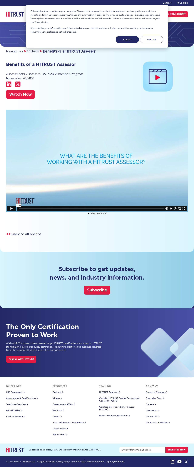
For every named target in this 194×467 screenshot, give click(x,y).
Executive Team (154, 398)
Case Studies (59, 429)
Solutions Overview (16, 404)
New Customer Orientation (113, 416)
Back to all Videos (26, 234)
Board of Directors (156, 392)
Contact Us (151, 416)
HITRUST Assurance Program (62, 74)
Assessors (33, 74)
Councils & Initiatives (157, 423)
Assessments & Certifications (21, 398)
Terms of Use (77, 462)
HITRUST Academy (109, 392)
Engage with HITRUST (173, 14)
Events (56, 416)
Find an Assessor (14, 416)
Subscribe (97, 290)
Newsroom (151, 410)
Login (166, 3)
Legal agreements (115, 462)
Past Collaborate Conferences (68, 423)
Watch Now (20, 94)
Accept (127, 39)
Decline (151, 39)
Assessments (15, 74)
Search (184, 3)
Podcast (57, 392)
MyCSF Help (59, 435)
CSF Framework (14, 392)
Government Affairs (63, 404)
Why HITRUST (13, 410)
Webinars (57, 410)
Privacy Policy (63, 462)
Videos (33, 51)
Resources (14, 51)
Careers (150, 404)
